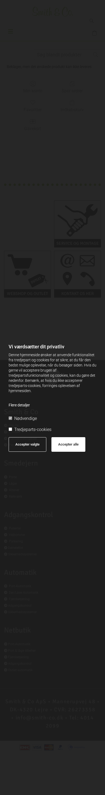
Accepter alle (68, 444)
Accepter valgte (27, 444)
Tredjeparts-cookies (32, 429)
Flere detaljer (19, 405)
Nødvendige (25, 418)
